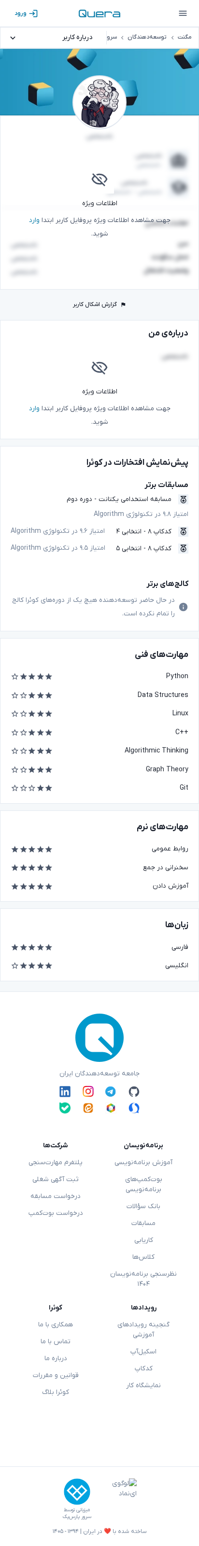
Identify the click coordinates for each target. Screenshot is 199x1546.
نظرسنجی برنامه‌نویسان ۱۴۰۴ (143, 1279)
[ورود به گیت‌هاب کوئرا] (134, 1091)
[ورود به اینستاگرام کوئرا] (88, 1091)
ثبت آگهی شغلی (55, 1179)
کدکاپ (144, 1368)
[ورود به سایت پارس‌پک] (77, 1491)
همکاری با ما (55, 1324)
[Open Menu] (182, 13)
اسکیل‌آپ (143, 1351)
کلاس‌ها (143, 1257)
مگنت (185, 37)
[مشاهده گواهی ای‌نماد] (117, 1499)
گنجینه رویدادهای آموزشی (143, 1329)
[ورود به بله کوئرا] (65, 1108)
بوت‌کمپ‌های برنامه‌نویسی (143, 1184)
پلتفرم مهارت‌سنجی (55, 1162)
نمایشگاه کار (143, 1385)
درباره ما (55, 1358)
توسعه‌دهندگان (147, 37)
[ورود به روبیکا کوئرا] (110, 1108)
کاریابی (143, 1240)
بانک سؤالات (143, 1206)
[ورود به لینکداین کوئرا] (65, 1091)
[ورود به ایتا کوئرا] (88, 1108)
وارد (34, 220)
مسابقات (143, 1223)
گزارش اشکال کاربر (95, 304)
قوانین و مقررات (56, 1375)
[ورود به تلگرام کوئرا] (110, 1091)
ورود (20, 13)
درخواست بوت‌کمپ (55, 1213)
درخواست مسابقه (55, 1196)
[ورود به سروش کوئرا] (134, 1108)
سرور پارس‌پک (76, 1517)
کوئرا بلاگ (55, 1392)
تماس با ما (56, 1341)
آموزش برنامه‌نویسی (143, 1162)
